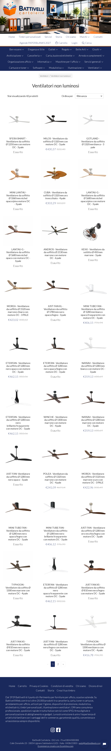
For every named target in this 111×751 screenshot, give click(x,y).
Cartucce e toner (18, 67)
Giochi (95, 49)
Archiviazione (14, 55)
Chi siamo (71, 36)
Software (38, 67)
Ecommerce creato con (55, 746)
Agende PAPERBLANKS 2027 (35, 42)
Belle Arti (81, 49)
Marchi (84, 36)
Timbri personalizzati (30, 36)
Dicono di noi (95, 685)
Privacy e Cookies (39, 685)
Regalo (66, 49)
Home (12, 36)
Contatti (98, 36)
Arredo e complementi (90, 55)
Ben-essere (15, 49)
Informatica (43, 61)
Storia (59, 36)
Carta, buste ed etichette (59, 55)
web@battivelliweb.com (90, 743)
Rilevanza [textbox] (82, 96)
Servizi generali (92, 61)
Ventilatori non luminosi (61, 76)
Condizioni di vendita (62, 685)
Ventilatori (94, 67)
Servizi (48, 36)
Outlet (52, 49)
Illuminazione (75, 67)
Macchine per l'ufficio (67, 61)
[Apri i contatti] (104, 744)
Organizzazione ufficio (19, 61)
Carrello (62, 42)
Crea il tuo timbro (66, 690)
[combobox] (89, 96)
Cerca (88, 42)
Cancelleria (33, 55)
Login (74, 42)
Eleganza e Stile (36, 49)
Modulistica (55, 67)
